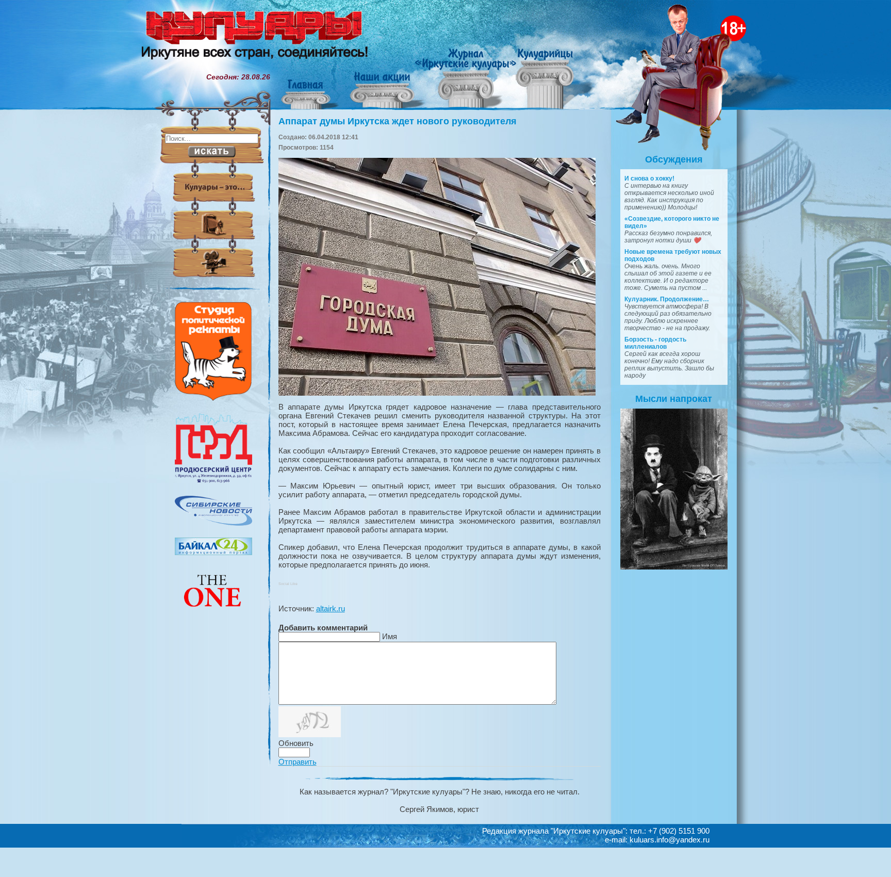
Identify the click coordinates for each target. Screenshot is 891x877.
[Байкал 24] (213, 552)
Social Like (288, 584)
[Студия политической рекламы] (213, 398)
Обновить (296, 743)
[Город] (213, 481)
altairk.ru (330, 608)
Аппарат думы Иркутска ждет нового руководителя (397, 121)
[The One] (213, 614)
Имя (389, 636)
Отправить (297, 761)
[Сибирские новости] (213, 523)
